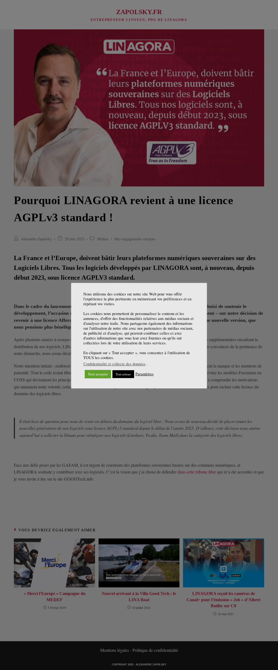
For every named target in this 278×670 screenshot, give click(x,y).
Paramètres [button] (144, 374)
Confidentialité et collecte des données (114, 363)
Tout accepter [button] (98, 374)
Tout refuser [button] (123, 374)
